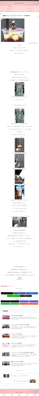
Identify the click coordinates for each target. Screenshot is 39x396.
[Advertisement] (19, 61)
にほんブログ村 (19, 279)
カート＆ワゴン (11, 286)
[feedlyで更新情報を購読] (10, 304)
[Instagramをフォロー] (29, 301)
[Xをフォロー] (10, 301)
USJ (2, 286)
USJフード (5, 286)
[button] (26, 296)
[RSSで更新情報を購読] (29, 304)
